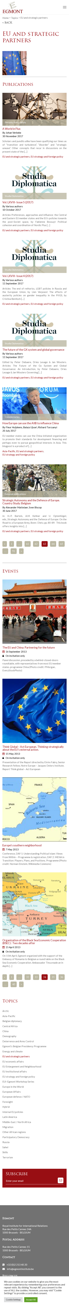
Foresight (7, 1101)
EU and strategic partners (16, 156)
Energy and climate (12, 1051)
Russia (5, 1142)
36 (61, 977)
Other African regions (14, 1132)
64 (53, 544)
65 (61, 544)
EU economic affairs (13, 1061)
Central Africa (9, 1026)
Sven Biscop (35, 507)
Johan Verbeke (13, 132)
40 (13, 984)
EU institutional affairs (14, 1071)
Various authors (14, 206)
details (42, 122)
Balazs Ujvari (30, 427)
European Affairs (11, 1091)
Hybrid (6, 1106)
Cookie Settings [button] (13, 1299)
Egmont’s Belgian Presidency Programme (24, 1046)
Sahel (5, 1147)
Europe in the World (13, 1086)
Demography (9, 1036)
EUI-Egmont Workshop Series (18, 1081)
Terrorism (7, 1157)
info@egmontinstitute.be (20, 1268)
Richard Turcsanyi (47, 427)
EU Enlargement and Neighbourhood (21, 1066)
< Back (7, 23)
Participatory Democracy (16, 1137)
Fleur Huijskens (14, 427)
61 (27, 544)
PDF (7, 122)
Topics (14, 17)
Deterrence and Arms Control (18, 1041)
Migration (7, 1127)
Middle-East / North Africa (16, 1122)
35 (53, 977)
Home (5, 17)
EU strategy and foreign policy (47, 156)
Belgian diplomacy (12, 1021)
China (5, 1031)
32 (27, 977)
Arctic (5, 1010)
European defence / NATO (16, 1096)
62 (36, 544)
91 (13, 551)
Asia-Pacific (8, 451)
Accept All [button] (31, 1299)
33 (36, 977)
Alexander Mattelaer (17, 507)
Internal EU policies (12, 1111)
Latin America (9, 1116)
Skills (5, 1152)
